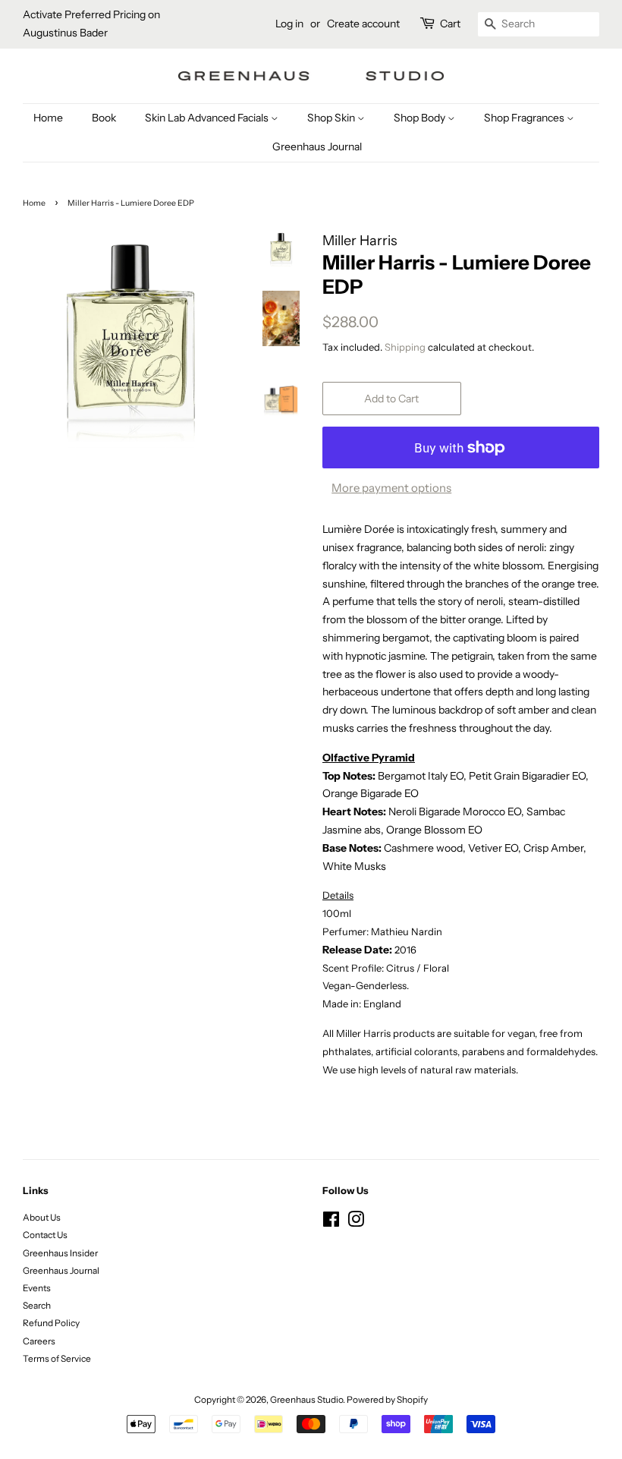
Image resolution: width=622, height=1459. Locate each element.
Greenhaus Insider (60, 1253)
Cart (450, 23)
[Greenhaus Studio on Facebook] (331, 1222)
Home (48, 117)
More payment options (391, 488)
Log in (289, 23)
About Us (42, 1217)
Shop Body (421, 117)
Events (37, 1288)
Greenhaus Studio (306, 1399)
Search (37, 1305)
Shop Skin (332, 117)
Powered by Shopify (387, 1399)
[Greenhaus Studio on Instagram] (355, 1222)
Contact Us (45, 1234)
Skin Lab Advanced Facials (208, 117)
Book (104, 117)
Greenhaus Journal (317, 146)
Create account (363, 23)
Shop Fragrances (525, 117)
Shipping (405, 347)
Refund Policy (51, 1322)
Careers (39, 1341)
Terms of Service (57, 1358)
